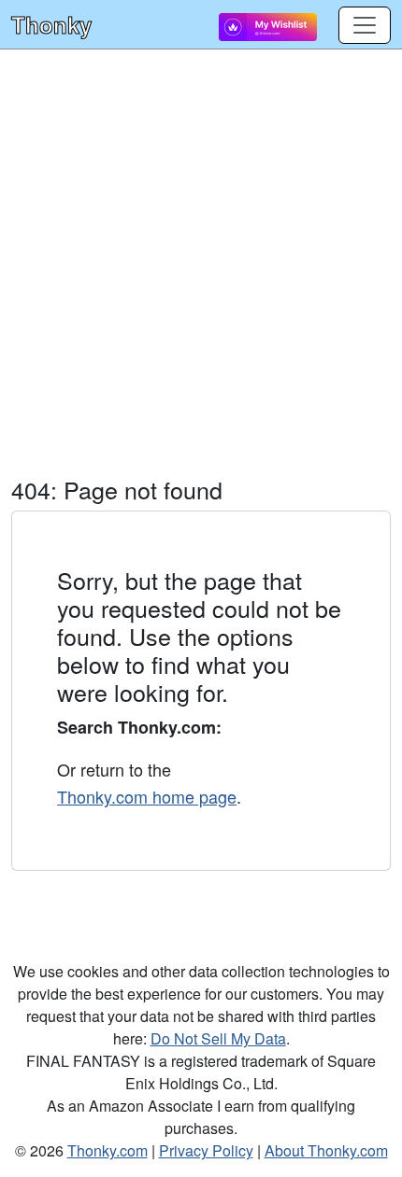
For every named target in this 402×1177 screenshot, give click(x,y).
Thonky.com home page (147, 796)
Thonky (51, 24)
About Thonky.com (326, 1150)
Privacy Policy (206, 1150)
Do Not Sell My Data (218, 1038)
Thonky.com (107, 1150)
